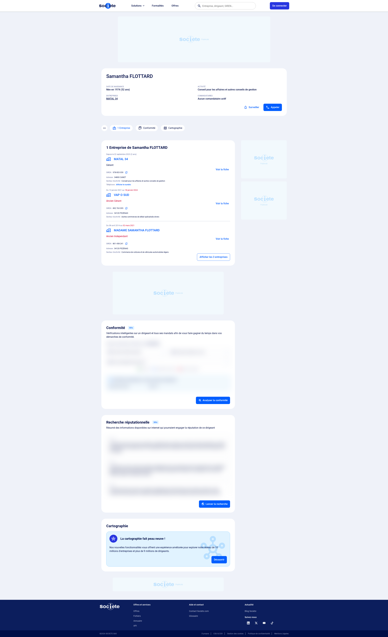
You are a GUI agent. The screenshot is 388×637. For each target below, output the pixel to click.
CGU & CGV (218, 634)
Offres (175, 5)
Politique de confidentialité (259, 634)
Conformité (149, 128)
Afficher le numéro (123, 185)
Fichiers (137, 616)
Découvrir (219, 559)
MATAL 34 (112, 98)
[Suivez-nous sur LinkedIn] (248, 623)
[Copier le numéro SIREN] (126, 172)
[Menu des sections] (104, 128)
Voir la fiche (222, 169)
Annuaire (137, 621)
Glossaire (193, 616)
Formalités (158, 5)
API (135, 625)
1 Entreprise (123, 128)
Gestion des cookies (235, 634)
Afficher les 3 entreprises (213, 257)
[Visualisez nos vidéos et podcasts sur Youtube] (264, 623)
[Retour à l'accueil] (110, 606)
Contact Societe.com (199, 611)
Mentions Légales (281, 634)
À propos (205, 634)
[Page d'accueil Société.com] (107, 6)
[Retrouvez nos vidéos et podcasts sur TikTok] (272, 623)
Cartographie (175, 128)
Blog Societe (250, 611)
